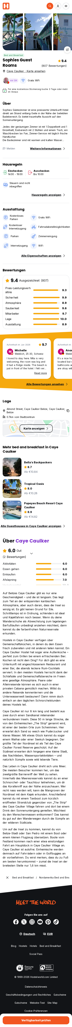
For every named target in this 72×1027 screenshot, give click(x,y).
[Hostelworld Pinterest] (48, 922)
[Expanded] (7, 878)
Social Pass (35, 954)
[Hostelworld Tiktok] (56, 922)
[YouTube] (40, 922)
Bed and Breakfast (13, 55)
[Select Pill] (50, 6)
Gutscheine (60, 994)
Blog (13, 945)
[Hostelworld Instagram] (32, 922)
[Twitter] (24, 922)
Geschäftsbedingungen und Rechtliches (28, 994)
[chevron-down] (31, 553)
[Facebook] (16, 922)
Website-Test (37, 1002)
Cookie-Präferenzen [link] (36, 1010)
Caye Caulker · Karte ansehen (26, 71)
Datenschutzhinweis (36, 986)
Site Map (52, 1002)
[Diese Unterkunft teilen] (67, 49)
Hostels (23, 945)
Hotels (33, 945)
